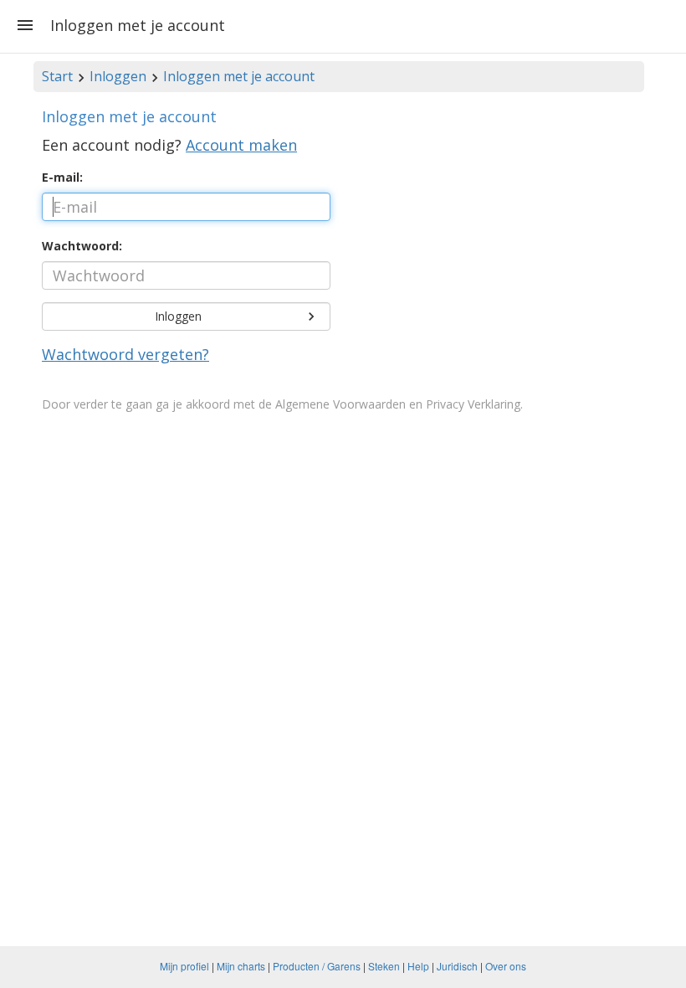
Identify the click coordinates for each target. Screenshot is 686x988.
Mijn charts (241, 966)
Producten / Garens (317, 966)
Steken (384, 966)
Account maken (241, 145)
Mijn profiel (184, 966)
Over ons (505, 966)
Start (57, 76)
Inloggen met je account (239, 76)
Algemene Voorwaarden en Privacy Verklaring (397, 404)
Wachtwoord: (82, 246)
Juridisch (457, 966)
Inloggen (118, 76)
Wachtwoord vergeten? (125, 354)
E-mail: (62, 177)
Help (418, 966)
